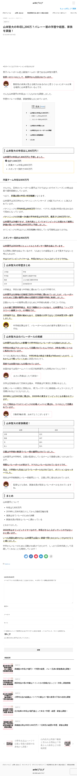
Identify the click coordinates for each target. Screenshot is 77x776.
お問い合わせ (19, 13)
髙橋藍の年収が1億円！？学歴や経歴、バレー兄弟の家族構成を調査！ (43, 669)
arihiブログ (38, 3)
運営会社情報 (70, 764)
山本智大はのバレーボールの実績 (40, 130)
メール (7, 614)
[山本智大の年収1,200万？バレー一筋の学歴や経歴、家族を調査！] (41, 556)
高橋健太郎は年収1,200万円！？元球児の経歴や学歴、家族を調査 (41, 725)
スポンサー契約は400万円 (38, 119)
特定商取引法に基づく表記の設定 (37, 13)
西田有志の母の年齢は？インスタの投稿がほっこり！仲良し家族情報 (42, 683)
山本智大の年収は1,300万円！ (39, 113)
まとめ (32, 140)
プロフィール (7, 13)
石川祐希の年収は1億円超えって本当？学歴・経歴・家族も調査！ (41, 711)
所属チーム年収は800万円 (38, 116)
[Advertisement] (38, 50)
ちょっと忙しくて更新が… (61, 9)
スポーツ (7, 564)
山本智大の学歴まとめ (36, 125)
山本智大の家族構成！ (36, 135)
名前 (6, 606)
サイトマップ (25, 764)
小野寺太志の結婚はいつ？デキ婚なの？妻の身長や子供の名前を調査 (42, 697)
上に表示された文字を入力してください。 (17, 638)
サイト (6, 623)
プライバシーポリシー (59, 13)
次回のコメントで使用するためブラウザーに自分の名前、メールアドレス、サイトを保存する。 (36, 631)
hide (43, 106)
